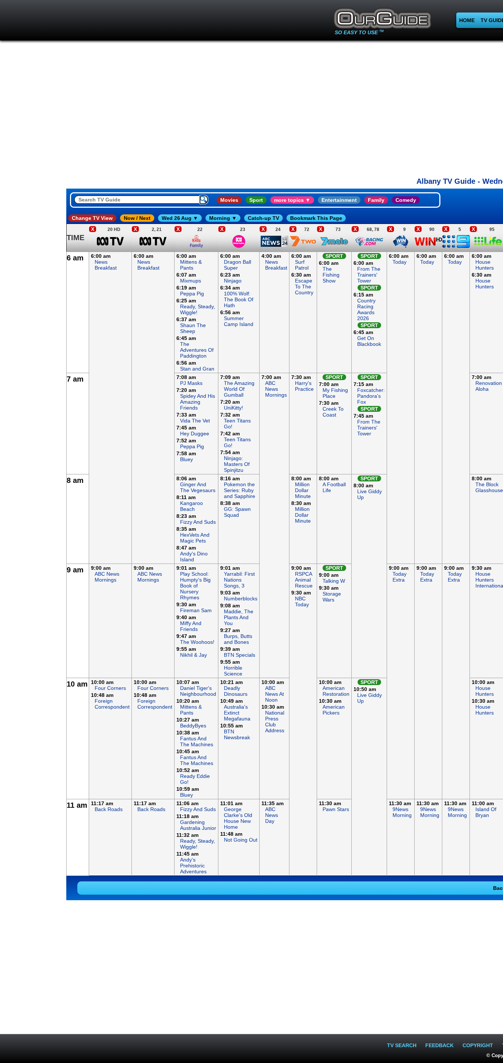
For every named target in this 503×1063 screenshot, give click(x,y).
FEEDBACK (439, 1045)
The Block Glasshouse (489, 487)
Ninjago (233, 281)
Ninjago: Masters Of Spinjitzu (237, 464)
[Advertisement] (33, 362)
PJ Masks (191, 383)
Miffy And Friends (190, 626)
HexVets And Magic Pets (195, 538)
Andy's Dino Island (194, 556)
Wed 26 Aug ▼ (180, 218)
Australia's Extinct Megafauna (237, 713)
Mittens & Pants (191, 265)
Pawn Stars (336, 809)
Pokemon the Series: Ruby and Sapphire (239, 490)
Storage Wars (332, 597)
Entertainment (339, 200)
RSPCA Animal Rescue (304, 580)
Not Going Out (240, 840)
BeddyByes (193, 726)
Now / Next (137, 218)
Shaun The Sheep (193, 328)
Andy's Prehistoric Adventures (193, 865)
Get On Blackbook (369, 341)
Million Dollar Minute (303, 490)
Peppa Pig (192, 294)
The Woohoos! (197, 642)
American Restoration (336, 691)
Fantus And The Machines (196, 741)
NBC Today (302, 601)
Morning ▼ (223, 218)
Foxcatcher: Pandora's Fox (371, 396)
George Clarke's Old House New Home (238, 818)
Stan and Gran (197, 369)
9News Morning (402, 812)
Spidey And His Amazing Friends (197, 402)
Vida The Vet (195, 421)
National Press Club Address (274, 721)
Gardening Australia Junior (198, 825)
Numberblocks (240, 598)
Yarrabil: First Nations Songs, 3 (239, 580)
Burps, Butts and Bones (238, 639)
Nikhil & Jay (193, 655)
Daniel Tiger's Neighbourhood (198, 691)
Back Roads (109, 809)
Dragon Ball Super (237, 265)
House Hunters (484, 265)
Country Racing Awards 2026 (366, 309)
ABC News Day (271, 815)
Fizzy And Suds (198, 522)
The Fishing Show (331, 275)
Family (376, 200)
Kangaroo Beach (191, 506)
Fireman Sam (196, 610)
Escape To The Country (304, 286)
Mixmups (190, 281)
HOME (467, 20)
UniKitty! (233, 408)
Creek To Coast (333, 412)
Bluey (186, 459)
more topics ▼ (292, 200)
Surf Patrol (302, 265)
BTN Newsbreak (237, 734)
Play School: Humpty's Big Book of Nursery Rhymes (195, 585)
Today (400, 262)
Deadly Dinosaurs (235, 691)
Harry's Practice (304, 386)
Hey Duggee (194, 433)
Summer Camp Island (238, 321)
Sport (256, 200)
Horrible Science (233, 671)
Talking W (334, 581)
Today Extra (400, 577)
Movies (229, 200)
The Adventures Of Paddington (197, 350)
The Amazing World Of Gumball (239, 389)
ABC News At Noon (274, 694)
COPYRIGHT (477, 1045)
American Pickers (334, 710)
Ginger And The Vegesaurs (197, 487)
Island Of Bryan (485, 812)
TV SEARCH (401, 1045)
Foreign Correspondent (112, 704)
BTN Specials (239, 655)
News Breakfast (106, 265)
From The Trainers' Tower (368, 275)
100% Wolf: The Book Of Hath (238, 299)
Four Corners (110, 688)
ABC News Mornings (276, 389)
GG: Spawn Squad (237, 512)
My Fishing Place (335, 393)
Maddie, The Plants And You (238, 617)
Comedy (405, 200)
